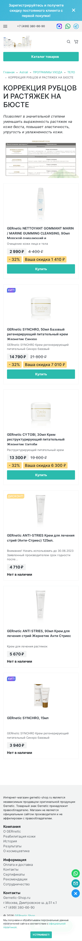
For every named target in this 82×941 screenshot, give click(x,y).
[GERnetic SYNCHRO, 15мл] (41, 695)
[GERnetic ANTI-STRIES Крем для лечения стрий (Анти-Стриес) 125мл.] (41, 512)
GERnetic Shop (25, 915)
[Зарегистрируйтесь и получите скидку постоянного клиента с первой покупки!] (41, 10)
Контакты (10, 869)
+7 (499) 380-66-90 (31, 26)
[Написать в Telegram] (76, 26)
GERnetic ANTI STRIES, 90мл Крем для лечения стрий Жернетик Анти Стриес (39, 633)
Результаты (12, 846)
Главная (8, 72)
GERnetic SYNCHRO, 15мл (28, 718)
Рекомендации (15, 879)
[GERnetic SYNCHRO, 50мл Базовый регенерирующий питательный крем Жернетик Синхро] (41, 306)
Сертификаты (14, 874)
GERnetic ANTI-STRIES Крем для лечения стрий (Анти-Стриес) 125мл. (41, 537)
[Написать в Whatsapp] (67, 26)
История (10, 841)
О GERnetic (12, 831)
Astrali (23, 72)
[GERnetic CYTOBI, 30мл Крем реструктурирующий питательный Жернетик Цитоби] (41, 411)
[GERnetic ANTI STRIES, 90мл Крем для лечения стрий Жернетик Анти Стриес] (41, 608)
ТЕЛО (71, 72)
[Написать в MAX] (59, 26)
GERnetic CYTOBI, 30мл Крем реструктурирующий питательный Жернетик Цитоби (36, 438)
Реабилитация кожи (19, 836)
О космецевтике (16, 851)
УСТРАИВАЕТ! (41, 934)
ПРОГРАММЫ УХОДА (47, 72)
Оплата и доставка (18, 865)
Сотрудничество (16, 884)
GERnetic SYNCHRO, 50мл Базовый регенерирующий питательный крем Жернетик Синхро (37, 333)
